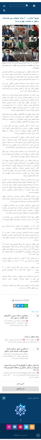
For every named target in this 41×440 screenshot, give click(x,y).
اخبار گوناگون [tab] (20, 389)
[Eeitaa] (32, 427)
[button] (4, 6)
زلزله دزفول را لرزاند (31, 336)
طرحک (16, 435)
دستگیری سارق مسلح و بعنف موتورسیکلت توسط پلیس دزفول (16, 350)
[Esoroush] (14, 427)
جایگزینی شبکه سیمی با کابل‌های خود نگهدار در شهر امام (16, 316)
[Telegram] (26, 427)
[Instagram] (9, 427)
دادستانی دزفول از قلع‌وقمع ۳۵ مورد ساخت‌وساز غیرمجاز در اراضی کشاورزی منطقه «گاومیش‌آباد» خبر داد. (21, 367)
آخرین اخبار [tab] (20, 383)
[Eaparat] (20, 427)
